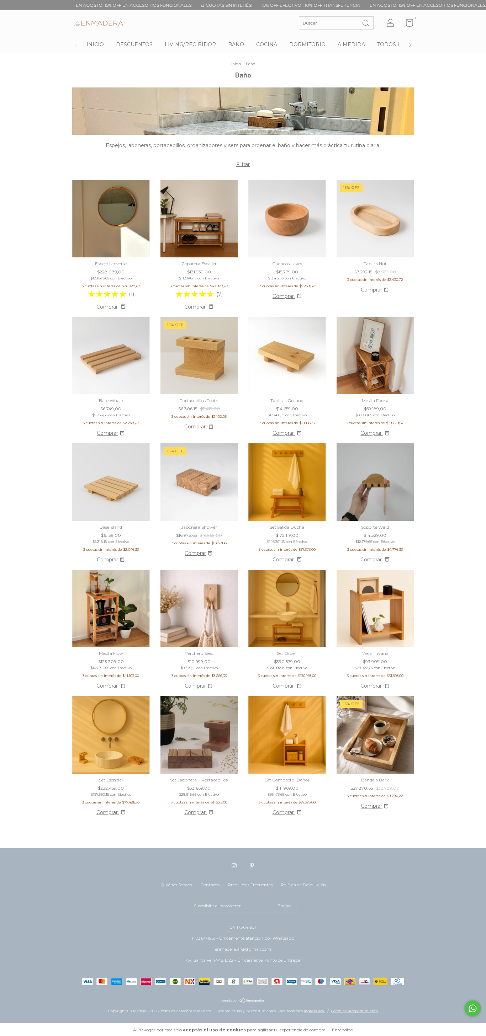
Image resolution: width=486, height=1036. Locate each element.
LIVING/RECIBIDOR (190, 44)
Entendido (342, 1029)
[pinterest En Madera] (252, 866)
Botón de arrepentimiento (354, 1011)
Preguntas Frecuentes (250, 884)
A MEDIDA (351, 44)
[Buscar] (366, 22)
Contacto (210, 884)
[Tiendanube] (243, 1001)
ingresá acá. (314, 1011)
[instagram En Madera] (234, 866)
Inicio (236, 64)
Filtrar (243, 164)
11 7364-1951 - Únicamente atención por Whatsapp (243, 938)
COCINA (266, 44)
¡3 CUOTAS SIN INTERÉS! (176, 5)
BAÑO (236, 44)
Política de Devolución (303, 884)
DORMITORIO (307, 44)
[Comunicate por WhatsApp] (473, 1008)
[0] (407, 24)
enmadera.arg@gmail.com (243, 949)
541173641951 (243, 927)
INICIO (95, 44)
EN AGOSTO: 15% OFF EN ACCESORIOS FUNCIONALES (83, 5)
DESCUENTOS (134, 44)
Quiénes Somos (176, 884)
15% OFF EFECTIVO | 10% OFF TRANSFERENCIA (260, 5)
